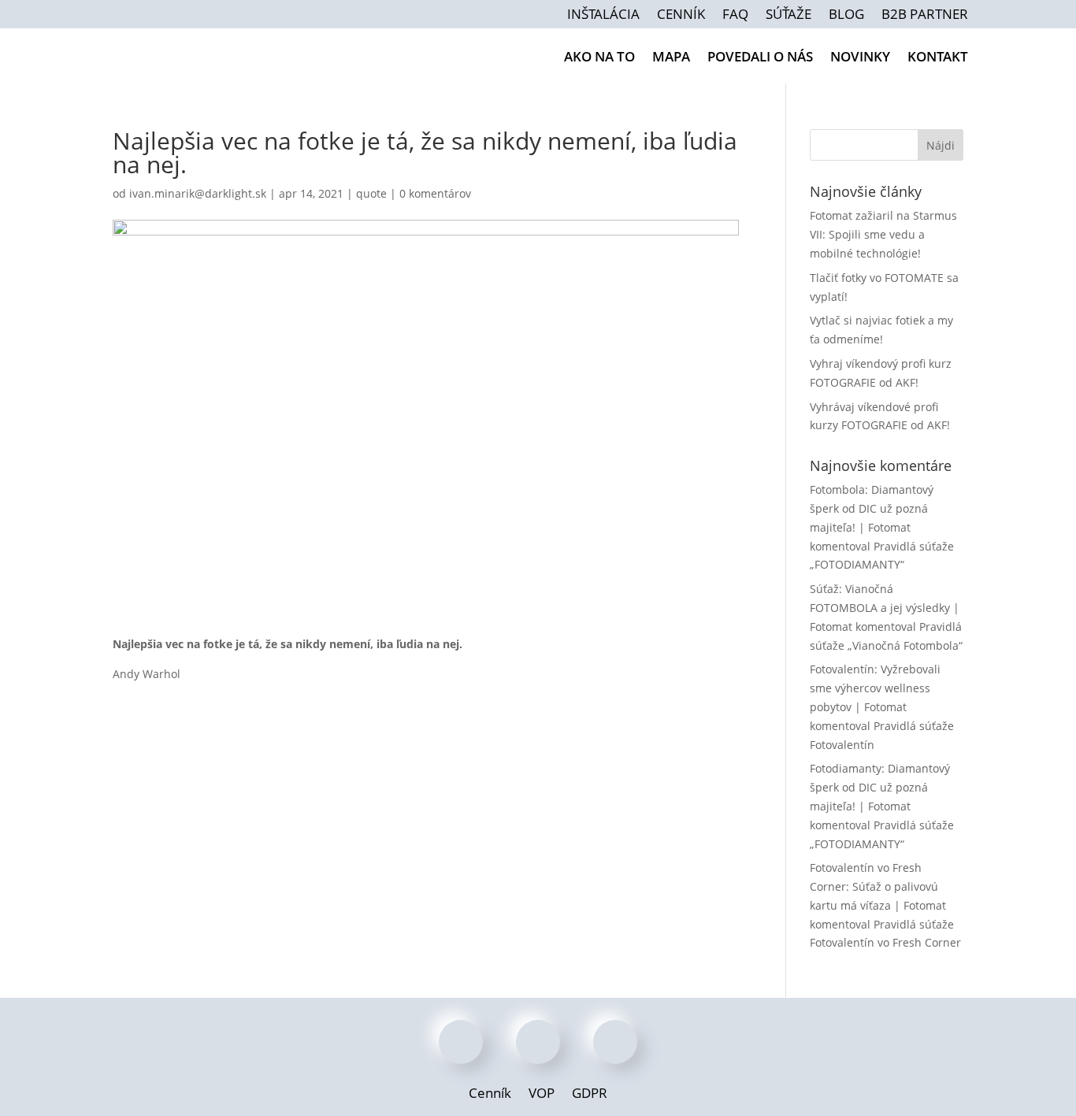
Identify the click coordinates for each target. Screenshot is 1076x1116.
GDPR (589, 1095)
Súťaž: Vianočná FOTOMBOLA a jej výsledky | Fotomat (884, 607)
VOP (542, 1095)
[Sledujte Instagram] (539, 1043)
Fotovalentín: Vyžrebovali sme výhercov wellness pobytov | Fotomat (875, 688)
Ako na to (599, 58)
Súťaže (788, 16)
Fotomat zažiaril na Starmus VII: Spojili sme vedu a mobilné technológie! (883, 234)
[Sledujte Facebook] (462, 1043)
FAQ (735, 16)
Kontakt (937, 58)
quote (371, 193)
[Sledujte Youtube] (616, 1043)
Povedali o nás (760, 58)
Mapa (671, 58)
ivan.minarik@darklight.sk (197, 193)
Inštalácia (603, 16)
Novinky (860, 58)
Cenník (681, 16)
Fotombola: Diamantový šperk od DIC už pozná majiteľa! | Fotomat (871, 508)
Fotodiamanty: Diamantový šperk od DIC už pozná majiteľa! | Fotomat (880, 787)
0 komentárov (435, 193)
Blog (846, 16)
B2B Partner (924, 16)
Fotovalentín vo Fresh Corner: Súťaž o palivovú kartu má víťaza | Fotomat (878, 886)
